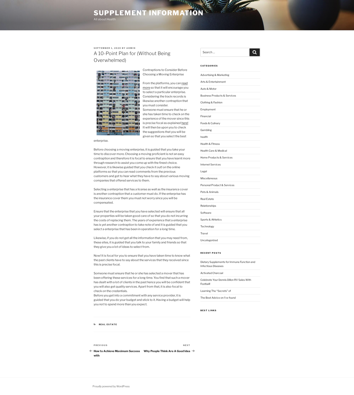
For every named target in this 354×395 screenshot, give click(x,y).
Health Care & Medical (213, 150)
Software (205, 212)
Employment (208, 109)
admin (131, 48)
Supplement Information (149, 13)
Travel (204, 233)
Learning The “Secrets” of (215, 290)
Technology (207, 226)
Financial (205, 116)
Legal (203, 171)
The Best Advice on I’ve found (218, 297)
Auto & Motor (208, 88)
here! (184, 123)
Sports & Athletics (211, 219)
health (204, 136)
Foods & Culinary (210, 123)
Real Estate (108, 324)
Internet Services (210, 164)
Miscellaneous (208, 178)
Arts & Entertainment (213, 81)
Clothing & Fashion (211, 102)
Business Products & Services (218, 95)
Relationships (208, 205)
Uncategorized (209, 240)
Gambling (206, 130)
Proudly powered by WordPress (111, 386)
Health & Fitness (210, 143)
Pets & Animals (209, 191)
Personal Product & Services (217, 185)
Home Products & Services (216, 157)
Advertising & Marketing (214, 74)
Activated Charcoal (211, 273)
